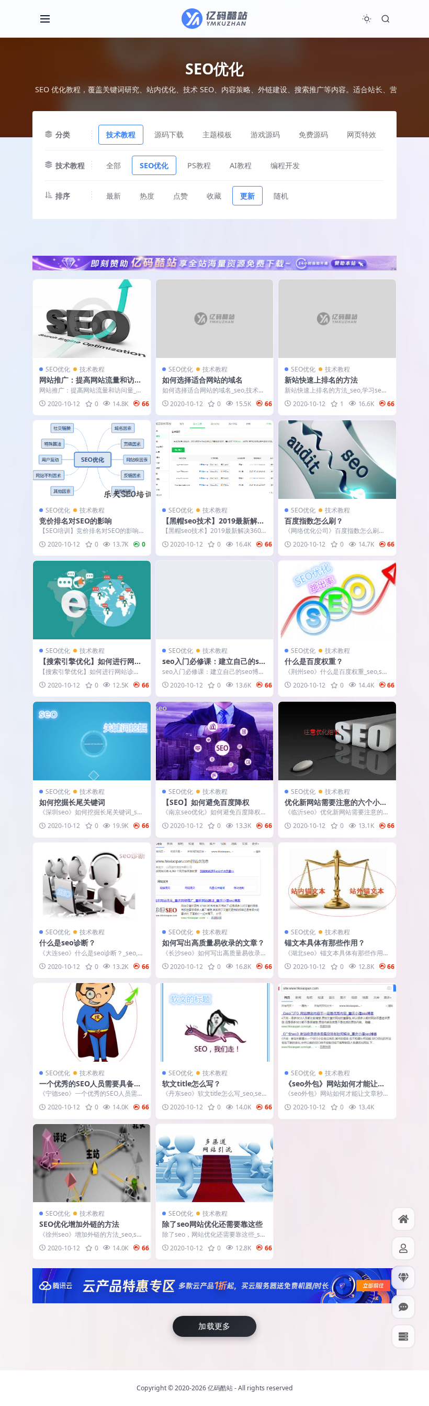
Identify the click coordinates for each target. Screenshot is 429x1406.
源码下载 (169, 134)
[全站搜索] (385, 19)
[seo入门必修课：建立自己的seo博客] (215, 600)
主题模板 (217, 134)
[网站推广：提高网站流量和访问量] (92, 318)
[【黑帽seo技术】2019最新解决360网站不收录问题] (215, 459)
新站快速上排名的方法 (321, 380)
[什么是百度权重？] (337, 600)
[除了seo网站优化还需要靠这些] (215, 1163)
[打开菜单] (45, 18)
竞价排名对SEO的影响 (75, 521)
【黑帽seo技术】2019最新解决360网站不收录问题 (213, 525)
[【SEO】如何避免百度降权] (215, 741)
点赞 (180, 196)
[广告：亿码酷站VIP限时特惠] (214, 262)
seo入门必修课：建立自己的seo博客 (212, 665)
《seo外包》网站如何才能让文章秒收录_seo (335, 1088)
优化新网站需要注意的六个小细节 (336, 806)
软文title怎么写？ (191, 1083)
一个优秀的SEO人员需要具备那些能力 (90, 1088)
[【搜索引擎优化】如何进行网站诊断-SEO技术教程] (92, 600)
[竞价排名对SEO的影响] (92, 459)
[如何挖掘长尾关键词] (92, 741)
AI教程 (241, 165)
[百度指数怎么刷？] (337, 459)
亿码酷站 (220, 1387)
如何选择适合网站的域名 (202, 380)
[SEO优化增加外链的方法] (92, 1163)
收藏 (214, 196)
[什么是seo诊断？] (92, 882)
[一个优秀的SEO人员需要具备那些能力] (92, 1022)
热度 (147, 196)
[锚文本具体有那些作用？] (337, 882)
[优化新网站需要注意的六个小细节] (337, 741)
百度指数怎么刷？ (314, 521)
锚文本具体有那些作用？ (325, 942)
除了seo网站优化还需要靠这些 (212, 1224)
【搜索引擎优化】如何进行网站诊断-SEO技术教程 (90, 665)
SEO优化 (154, 165)
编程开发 (285, 165)
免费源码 (313, 134)
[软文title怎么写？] (215, 1022)
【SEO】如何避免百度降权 (206, 802)
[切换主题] (367, 19)
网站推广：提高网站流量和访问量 (90, 384)
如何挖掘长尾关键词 (72, 802)
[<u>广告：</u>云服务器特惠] (214, 1285)
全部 (113, 165)
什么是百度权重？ (314, 661)
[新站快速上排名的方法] (337, 318)
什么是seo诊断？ (67, 942)
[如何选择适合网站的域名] (215, 318)
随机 (281, 196)
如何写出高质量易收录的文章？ (213, 942)
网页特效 (361, 134)
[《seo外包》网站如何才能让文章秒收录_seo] (337, 1022)
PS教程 (199, 165)
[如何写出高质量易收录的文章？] (215, 882)
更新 (247, 196)
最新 (113, 196)
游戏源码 (265, 134)
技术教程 (121, 134)
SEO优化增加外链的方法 (79, 1224)
